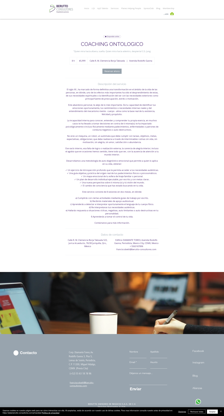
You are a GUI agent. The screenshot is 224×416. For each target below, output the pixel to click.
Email (132, 362)
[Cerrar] (220, 411)
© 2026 (122, 407)
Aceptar (212, 411)
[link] (112, 71)
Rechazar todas (196, 411)
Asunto (154, 362)
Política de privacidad (50, 412)
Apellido (154, 352)
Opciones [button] (182, 411)
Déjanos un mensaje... (141, 373)
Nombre (134, 352)
